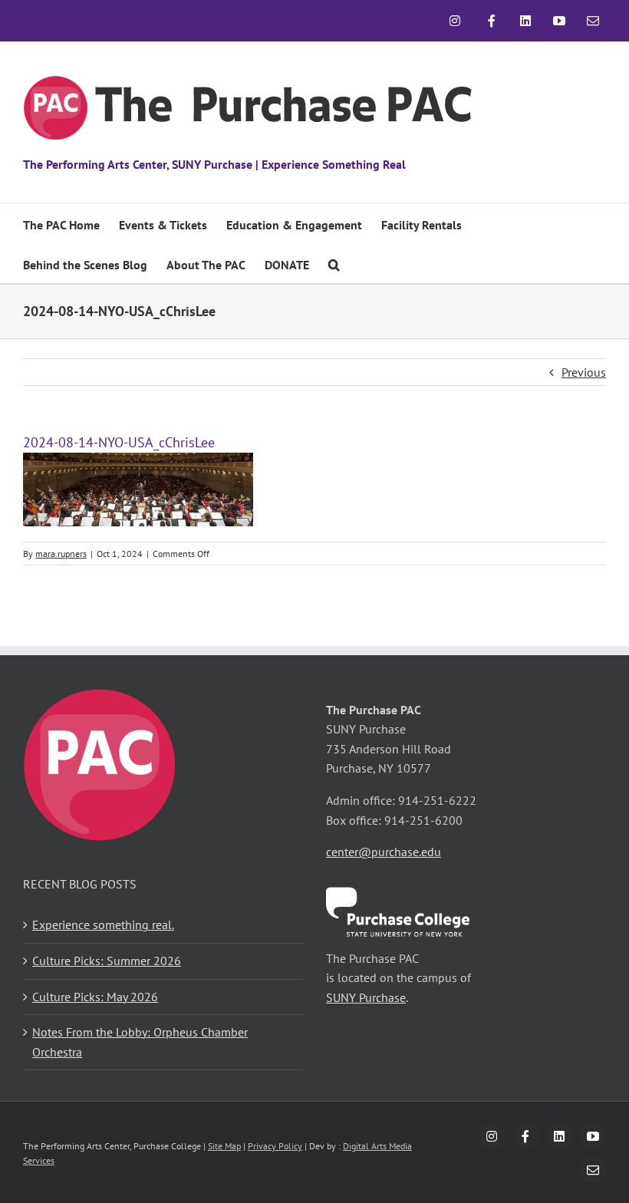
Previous (583, 372)
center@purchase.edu (383, 851)
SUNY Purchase (366, 997)
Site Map (224, 1146)
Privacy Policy (275, 1146)
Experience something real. (103, 924)
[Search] (334, 263)
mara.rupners (61, 553)
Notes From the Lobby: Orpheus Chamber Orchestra (140, 1042)
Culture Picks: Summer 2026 (106, 960)
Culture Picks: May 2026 (95, 996)
